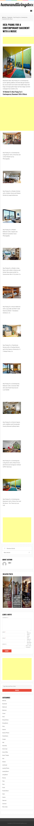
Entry (3, 726)
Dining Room (5, 723)
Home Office (5, 752)
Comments (5, 617)
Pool (3, 784)
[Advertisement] (17, 114)
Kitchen (4, 761)
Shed (3, 794)
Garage (4, 739)
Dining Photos (5, 720)
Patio (3, 781)
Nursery (4, 778)
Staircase (4, 800)
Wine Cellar (5, 807)
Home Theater (5, 755)
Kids (3, 758)
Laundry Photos (5, 768)
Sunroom (4, 803)
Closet (3, 713)
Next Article (7, 552)
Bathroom (4, 707)
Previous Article (11, 548)
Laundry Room (5, 771)
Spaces (4, 797)
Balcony (4, 700)
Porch (3, 787)
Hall (3, 742)
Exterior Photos (5, 732)
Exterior (4, 729)
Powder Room (5, 790)
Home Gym (4, 749)
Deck (3, 716)
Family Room (5, 736)
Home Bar (4, 745)
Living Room (5, 774)
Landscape (4, 765)
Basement (10, 17)
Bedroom (4, 710)
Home (5, 17)
